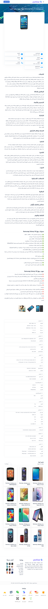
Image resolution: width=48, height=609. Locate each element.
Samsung (33, 7)
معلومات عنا (20, 568)
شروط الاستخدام (20, 564)
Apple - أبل (21, 571)
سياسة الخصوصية (20, 566)
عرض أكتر (6, 463)
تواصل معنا (21, 569)
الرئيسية (41, 7)
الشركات (37, 7)
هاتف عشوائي (6, 1)
